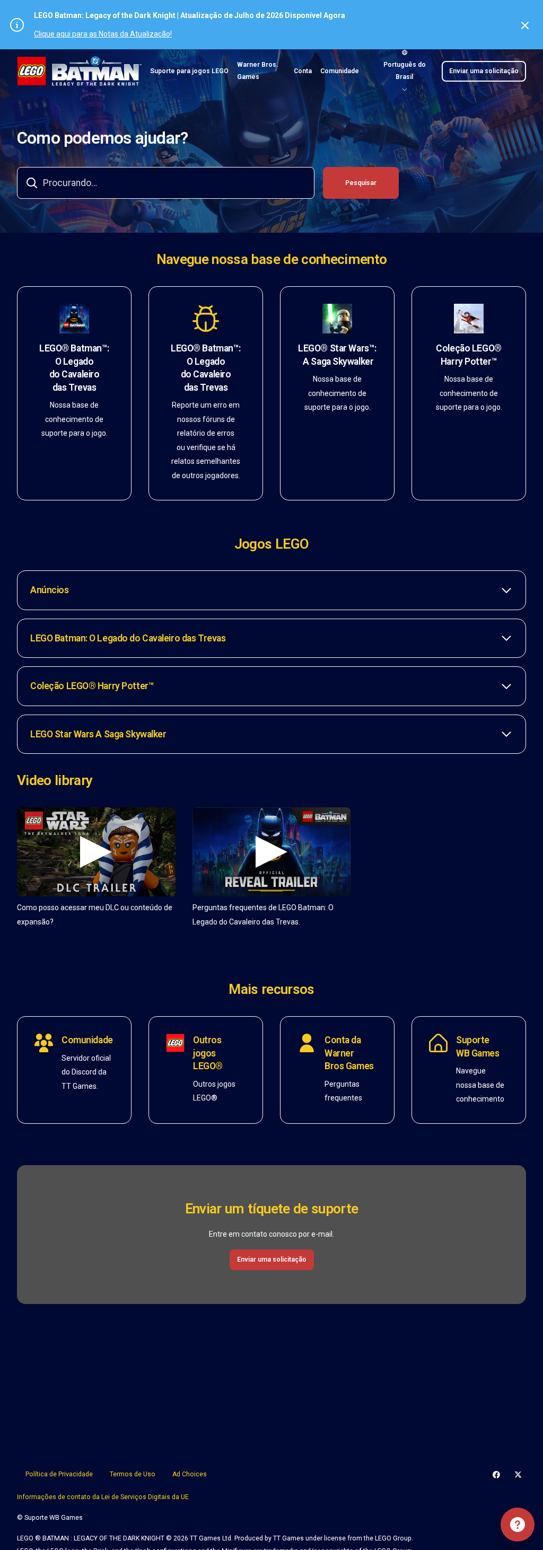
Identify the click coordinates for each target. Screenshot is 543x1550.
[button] (271, 590)
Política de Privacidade (59, 1474)
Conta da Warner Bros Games (349, 1053)
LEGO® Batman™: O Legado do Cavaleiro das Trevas (74, 368)
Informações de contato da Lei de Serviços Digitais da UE (103, 1497)
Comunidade (339, 71)
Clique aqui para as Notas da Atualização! (103, 34)
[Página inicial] (79, 71)
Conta (303, 71)
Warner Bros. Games (257, 71)
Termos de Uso (132, 1474)
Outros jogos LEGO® (208, 1053)
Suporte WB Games (478, 1047)
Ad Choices (189, 1474)
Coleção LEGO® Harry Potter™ (468, 355)
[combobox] (165, 183)
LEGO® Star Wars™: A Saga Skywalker (337, 355)
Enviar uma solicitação (484, 71)
